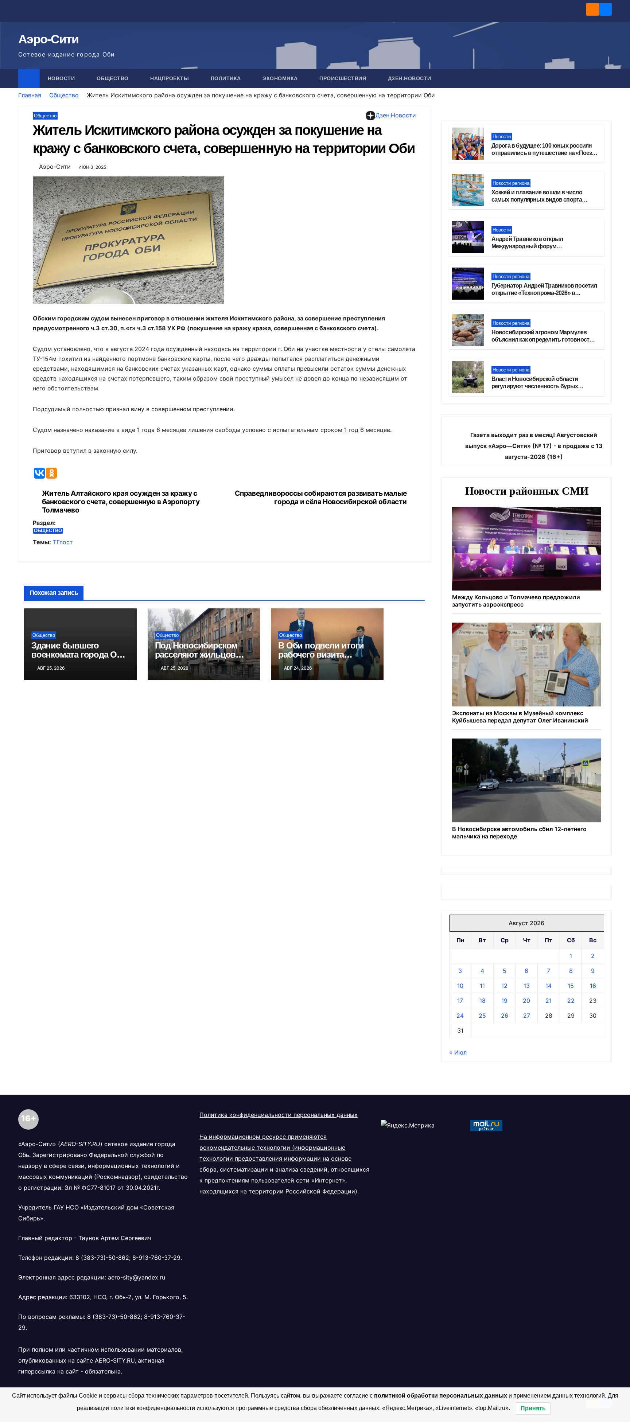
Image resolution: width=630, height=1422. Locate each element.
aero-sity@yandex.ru (136, 1277)
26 (504, 1015)
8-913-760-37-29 (156, 1257)
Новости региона (511, 183)
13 (527, 985)
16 (593, 985)
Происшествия (343, 78)
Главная (29, 95)
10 (460, 985)
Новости (62, 78)
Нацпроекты (170, 78)
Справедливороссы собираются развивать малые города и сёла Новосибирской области (321, 497)
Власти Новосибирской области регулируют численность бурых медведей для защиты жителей (534, 386)
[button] (606, 78)
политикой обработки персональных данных (440, 1395)
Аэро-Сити (48, 39)
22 (571, 1000)
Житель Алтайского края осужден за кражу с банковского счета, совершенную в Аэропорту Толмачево (121, 501)
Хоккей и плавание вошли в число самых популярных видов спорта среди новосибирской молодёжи (536, 200)
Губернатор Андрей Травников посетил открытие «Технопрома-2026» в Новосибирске (544, 293)
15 (571, 985)
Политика (227, 78)
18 (482, 1000)
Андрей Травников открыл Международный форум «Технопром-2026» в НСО (527, 246)
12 (504, 985)
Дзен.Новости (409, 78)
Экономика (280, 78)
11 (482, 985)
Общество (114, 78)
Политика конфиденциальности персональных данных (278, 1114)
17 (460, 1000)
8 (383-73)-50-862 (102, 1257)
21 (548, 1000)
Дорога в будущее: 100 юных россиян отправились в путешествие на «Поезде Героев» (544, 153)
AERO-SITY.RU (115, 1360)
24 (460, 1015)
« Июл (458, 1052)
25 (482, 1015)
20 (526, 1000)
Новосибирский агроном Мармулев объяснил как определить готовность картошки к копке (542, 340)
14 (548, 985)
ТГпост (63, 542)
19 (504, 1000)
